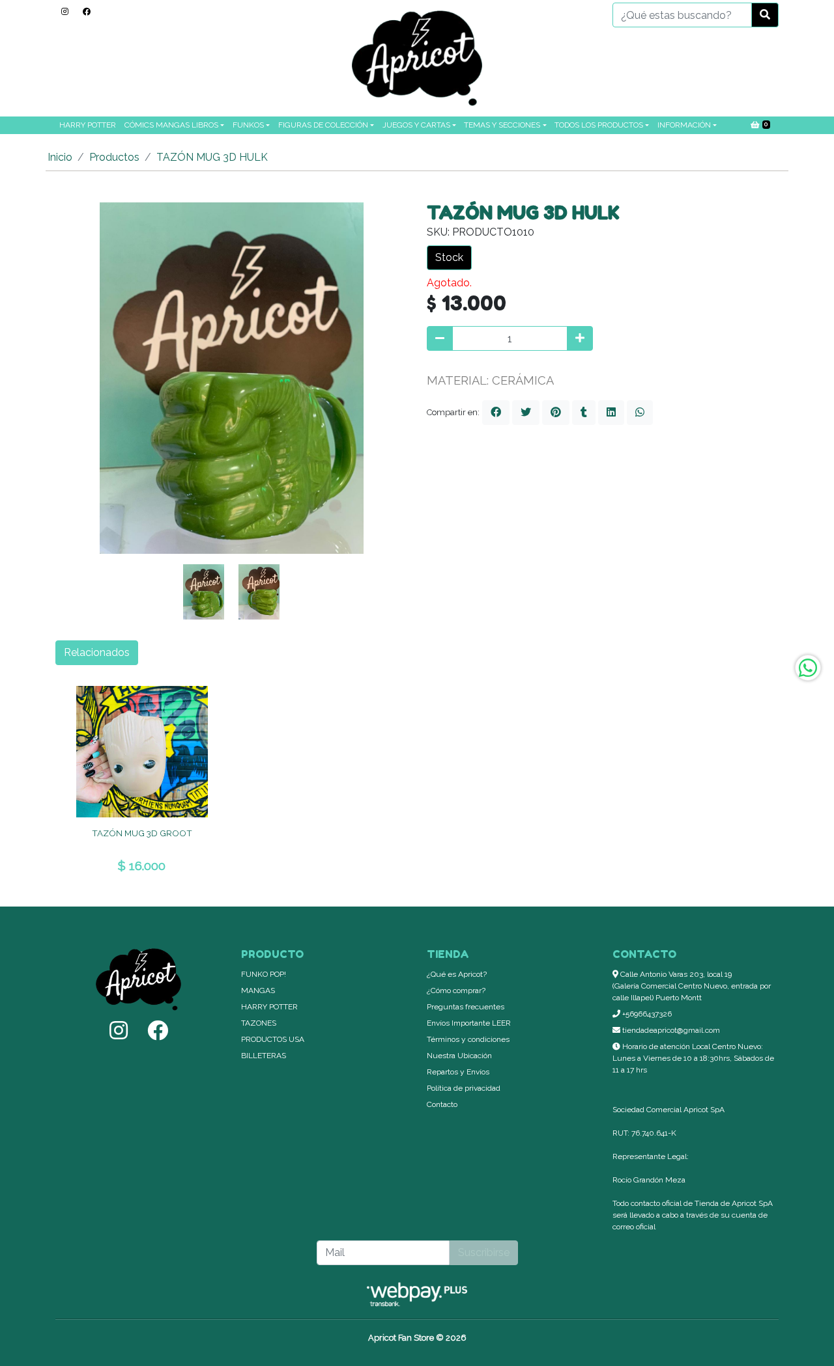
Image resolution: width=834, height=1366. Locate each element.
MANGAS (258, 990)
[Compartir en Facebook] (496, 412)
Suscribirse (484, 1252)
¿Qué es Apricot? (457, 974)
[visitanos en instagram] (64, 11)
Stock (449, 257)
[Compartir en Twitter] (525, 412)
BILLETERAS (263, 1055)
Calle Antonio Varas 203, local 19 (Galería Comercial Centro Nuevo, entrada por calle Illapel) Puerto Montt (691, 986)
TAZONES (258, 1023)
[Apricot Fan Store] (417, 58)
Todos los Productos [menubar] (598, 125)
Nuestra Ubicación (459, 1055)
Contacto (442, 1104)
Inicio (60, 157)
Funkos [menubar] (248, 125)
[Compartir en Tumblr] (584, 412)
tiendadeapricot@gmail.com (670, 1030)
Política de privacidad (463, 1088)
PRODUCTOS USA (272, 1039)
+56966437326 (646, 1013)
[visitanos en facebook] (86, 11)
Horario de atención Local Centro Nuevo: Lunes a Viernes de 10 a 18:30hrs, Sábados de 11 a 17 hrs (693, 1058)
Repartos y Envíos (458, 1071)
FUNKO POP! (263, 974)
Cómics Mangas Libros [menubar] (171, 125)
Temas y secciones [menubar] (502, 125)
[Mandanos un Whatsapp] (808, 668)
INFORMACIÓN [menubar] (684, 125)
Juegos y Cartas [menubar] (416, 125)
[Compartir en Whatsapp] (640, 412)
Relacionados (97, 652)
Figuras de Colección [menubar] (323, 125)
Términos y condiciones (468, 1039)
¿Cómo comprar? (456, 990)
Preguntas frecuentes (465, 1006)
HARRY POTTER (269, 1006)
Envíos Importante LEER (469, 1023)
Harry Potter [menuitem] (87, 125)
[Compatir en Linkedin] (611, 412)
